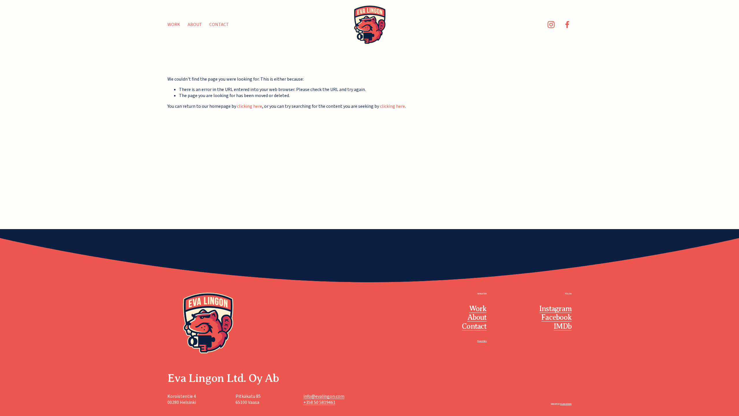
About (195, 24)
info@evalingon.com (323, 396)
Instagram (555, 308)
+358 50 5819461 (319, 403)
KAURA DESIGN (566, 404)
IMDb (563, 326)
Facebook (556, 317)
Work (173, 24)
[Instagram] (551, 24)
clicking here (249, 106)
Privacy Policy (482, 341)
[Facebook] (567, 24)
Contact (219, 24)
